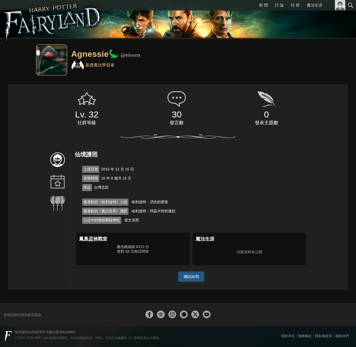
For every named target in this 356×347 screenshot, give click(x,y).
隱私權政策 (323, 336)
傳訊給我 (191, 276)
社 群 (295, 5)
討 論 (279, 5)
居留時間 (90, 178)
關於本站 (288, 336)
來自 (87, 187)
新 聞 (263, 5)
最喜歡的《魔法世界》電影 (105, 211)
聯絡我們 (342, 336)
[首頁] (52, 19)
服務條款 (305, 336)
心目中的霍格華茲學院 (101, 220)
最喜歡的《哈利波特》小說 (105, 202)
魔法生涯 (314, 5)
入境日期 (90, 169)
